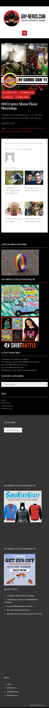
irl (45, 128)
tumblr (31, 115)
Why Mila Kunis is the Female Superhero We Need (18, 370)
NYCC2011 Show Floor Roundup (19, 106)
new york (4, 131)
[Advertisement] (24, 650)
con (18, 128)
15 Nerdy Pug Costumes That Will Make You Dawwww (20, 362)
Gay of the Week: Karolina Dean (12, 367)
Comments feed (7, 406)
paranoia (27, 149)
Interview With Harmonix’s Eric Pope (14, 365)
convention (24, 128)
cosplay (33, 128)
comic (13, 128)
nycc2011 (18, 131)
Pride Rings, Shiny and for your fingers (15, 359)
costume (40, 128)
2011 (8, 128)
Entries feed (5, 403)
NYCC (11, 131)
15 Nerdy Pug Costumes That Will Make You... (12, 190)
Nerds (26, 97)
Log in (3, 400)
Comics (20, 97)
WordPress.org (6, 409)
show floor (27, 131)
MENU (24, 3)
